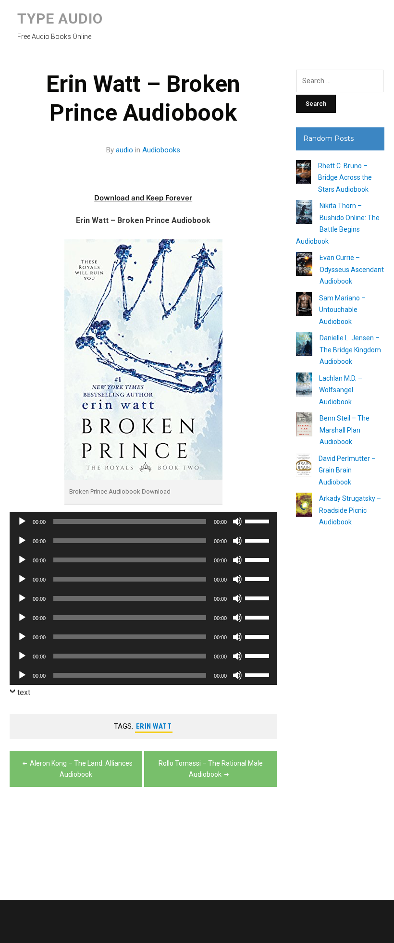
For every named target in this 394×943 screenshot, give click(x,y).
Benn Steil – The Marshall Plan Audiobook (344, 430)
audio (124, 150)
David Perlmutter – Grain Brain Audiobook (347, 470)
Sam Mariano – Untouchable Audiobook (342, 309)
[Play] (22, 521)
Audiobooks (161, 150)
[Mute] (237, 521)
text (23, 692)
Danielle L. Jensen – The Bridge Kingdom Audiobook (350, 349)
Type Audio (60, 18)
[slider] (258, 520)
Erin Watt (154, 726)
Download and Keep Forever (143, 197)
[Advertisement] (340, 710)
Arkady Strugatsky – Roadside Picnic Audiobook (350, 510)
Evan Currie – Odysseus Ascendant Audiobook (352, 269)
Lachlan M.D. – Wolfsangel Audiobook (340, 390)
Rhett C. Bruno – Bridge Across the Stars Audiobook (345, 177)
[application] (143, 521)
